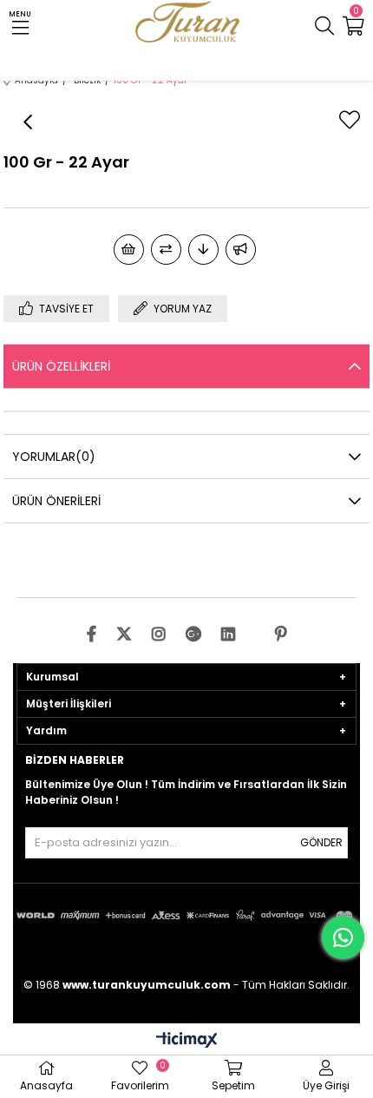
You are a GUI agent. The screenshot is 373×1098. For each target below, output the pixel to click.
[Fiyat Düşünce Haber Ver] (203, 249)
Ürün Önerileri (56, 501)
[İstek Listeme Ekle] (129, 249)
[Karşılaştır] (166, 249)
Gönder (321, 842)
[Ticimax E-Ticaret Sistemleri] (187, 1041)
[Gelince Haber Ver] (241, 249)
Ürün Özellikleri (61, 366)
